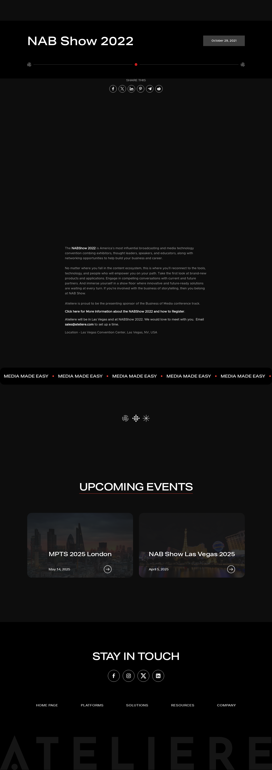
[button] (92, 705)
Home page (47, 705)
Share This (136, 80)
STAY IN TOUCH (135, 656)
